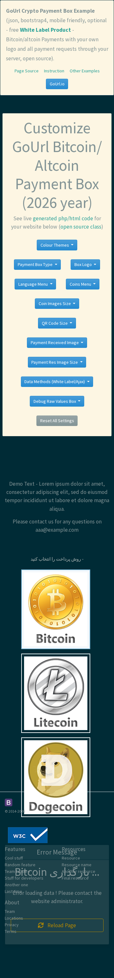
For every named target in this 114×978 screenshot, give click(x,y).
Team (10, 911)
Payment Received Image (55, 342)
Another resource (78, 871)
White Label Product (45, 29)
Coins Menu (81, 284)
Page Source (27, 71)
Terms (10, 931)
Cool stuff (14, 858)
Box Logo (83, 264)
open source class (80, 226)
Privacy (12, 925)
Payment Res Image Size (55, 362)
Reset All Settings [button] (57, 420)
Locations (14, 918)
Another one (16, 885)
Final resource (75, 878)
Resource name (77, 865)
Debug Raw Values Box (55, 401)
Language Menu (33, 284)
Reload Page (60, 925)
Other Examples (85, 71)
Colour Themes (55, 245)
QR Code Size (55, 323)
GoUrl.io (57, 84)
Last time (13, 891)
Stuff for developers (24, 878)
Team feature (17, 871)
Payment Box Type (36, 264)
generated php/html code (63, 218)
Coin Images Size (55, 303)
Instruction (54, 71)
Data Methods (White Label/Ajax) (55, 381)
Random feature (20, 865)
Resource (71, 858)
